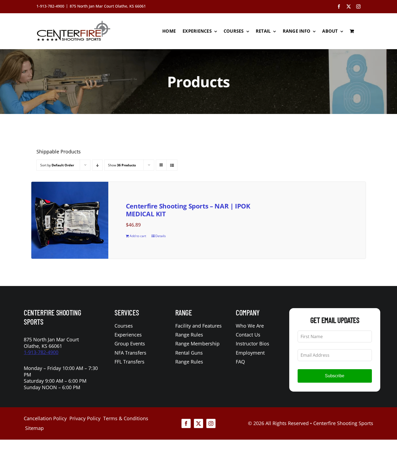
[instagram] (211, 423)
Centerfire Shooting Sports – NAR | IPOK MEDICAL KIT (188, 209)
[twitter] (198, 423)
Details (160, 236)
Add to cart (138, 236)
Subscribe (334, 375)
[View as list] (172, 165)
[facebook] (186, 423)
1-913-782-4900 (41, 352)
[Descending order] (97, 165)
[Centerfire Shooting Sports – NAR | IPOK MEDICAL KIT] (69, 220)
